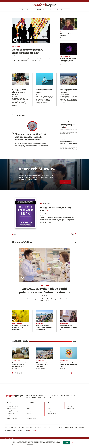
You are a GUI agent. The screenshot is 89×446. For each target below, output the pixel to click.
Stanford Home (19, 439)
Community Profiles (13, 427)
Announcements (38, 427)
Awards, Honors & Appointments (14, 411)
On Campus (51, 10)
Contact (61, 427)
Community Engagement (52, 405)
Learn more (65, 182)
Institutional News (11, 416)
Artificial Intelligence (65, 56)
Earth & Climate (16, 46)
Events (48, 415)
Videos (6, 427)
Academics (69, 405)
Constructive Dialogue (11, 405)
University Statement (11, 408)
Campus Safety (50, 411)
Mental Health (70, 406)
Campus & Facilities (11, 413)
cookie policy (30, 444)
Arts (47, 406)
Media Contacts (73, 427)
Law (60, 31)
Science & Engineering (17, 323)
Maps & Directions (28, 439)
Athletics (48, 408)
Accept (66, 442)
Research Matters (30, 405)
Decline (73, 442)
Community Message (11, 410)
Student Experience (62, 10)
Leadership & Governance (12, 418)
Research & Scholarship (39, 10)
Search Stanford (37, 439)
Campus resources (50, 410)
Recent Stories (47, 427)
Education (14, 87)
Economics (29, 411)
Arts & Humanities (30, 406)
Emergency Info (46, 439)
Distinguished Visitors (11, 415)
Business (28, 408)
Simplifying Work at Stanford (13, 406)
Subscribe (67, 427)
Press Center (81, 427)
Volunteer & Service (71, 408)
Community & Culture (51, 413)
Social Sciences (30, 420)
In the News (21, 427)
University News (26, 10)
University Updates (29, 427)
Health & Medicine (40, 87)
